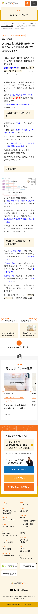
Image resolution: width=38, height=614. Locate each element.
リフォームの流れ (8, 526)
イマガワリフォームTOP (8, 23)
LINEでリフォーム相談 (25, 550)
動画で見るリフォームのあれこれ (9, 534)
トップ (4, 504)
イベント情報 (6, 549)
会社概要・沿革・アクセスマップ (28, 525)
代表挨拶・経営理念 (29, 521)
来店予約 (22, 533)
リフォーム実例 (7, 542)
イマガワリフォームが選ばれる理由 (9, 512)
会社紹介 (22, 517)
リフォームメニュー (9, 520)
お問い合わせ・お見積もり (25, 541)
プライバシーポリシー (26, 558)
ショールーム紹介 (8, 555)
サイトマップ (23, 555)
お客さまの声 (24, 511)
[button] (31, 389)
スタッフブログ (22, 23)
